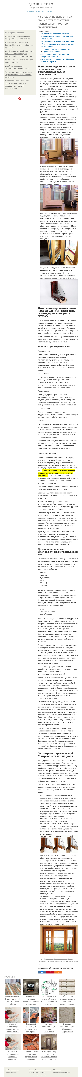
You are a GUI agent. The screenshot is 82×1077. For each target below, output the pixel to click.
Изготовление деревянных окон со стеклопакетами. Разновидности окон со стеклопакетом (57, 36)
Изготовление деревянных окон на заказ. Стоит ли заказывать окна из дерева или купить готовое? (57, 44)
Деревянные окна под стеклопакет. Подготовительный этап (55, 55)
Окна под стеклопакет (61, 961)
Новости (40, 11)
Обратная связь (57, 1070)
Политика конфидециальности (37, 1072)
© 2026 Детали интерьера (12, 1070)
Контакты (31, 1070)
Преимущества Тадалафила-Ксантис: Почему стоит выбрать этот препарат (19, 45)
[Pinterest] (50, 972)
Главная (30, 11)
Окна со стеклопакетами (60, 959)
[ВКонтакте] (42, 972)
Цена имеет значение (52, 51)
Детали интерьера (41, 4)
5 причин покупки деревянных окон (57, 49)
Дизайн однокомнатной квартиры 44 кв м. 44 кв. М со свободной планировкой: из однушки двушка (19, 53)
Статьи (49, 11)
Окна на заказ (50, 961)
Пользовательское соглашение (43, 1070)
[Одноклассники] (58, 972)
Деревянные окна (48, 959)
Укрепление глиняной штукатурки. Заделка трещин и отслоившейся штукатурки (18, 74)
